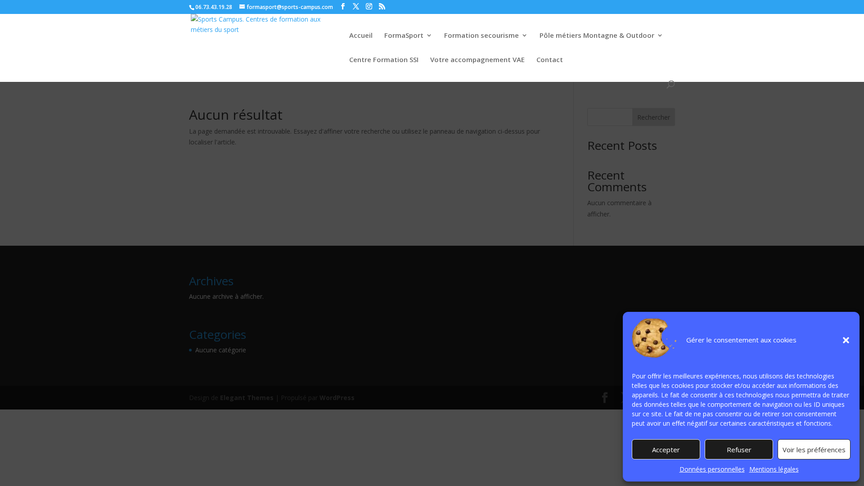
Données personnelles (712, 469)
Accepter (666, 449)
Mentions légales (774, 469)
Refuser (739, 449)
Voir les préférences (814, 449)
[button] (846, 340)
